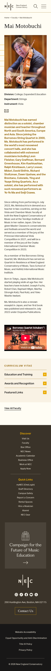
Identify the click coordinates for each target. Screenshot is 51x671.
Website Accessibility (25, 632)
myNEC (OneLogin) (25, 485)
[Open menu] (43, 6)
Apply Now (25, 469)
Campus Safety (25, 493)
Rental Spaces (25, 502)
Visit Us (25, 439)
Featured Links (13, 392)
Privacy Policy (25, 650)
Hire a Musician (25, 506)
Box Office (25, 447)
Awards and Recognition (19, 383)
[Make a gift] (25, 545)
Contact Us (25, 611)
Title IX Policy (25, 644)
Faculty (25, 443)
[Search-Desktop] (36, 6)
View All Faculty (12, 408)
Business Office (25, 460)
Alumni (25, 510)
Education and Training (18, 374)
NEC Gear (25, 515)
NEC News (25, 451)
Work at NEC (25, 464)
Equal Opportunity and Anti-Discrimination (26, 638)
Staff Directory (25, 489)
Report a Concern (25, 498)
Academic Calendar (25, 456)
